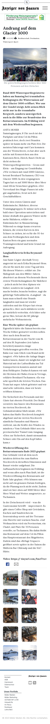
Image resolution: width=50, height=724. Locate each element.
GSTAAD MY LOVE (11, 700)
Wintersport (8, 42)
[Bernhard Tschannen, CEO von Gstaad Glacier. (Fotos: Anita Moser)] (29, 596)
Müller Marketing (11, 697)
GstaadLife (9, 702)
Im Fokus (8, 705)
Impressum (9, 682)
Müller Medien (10, 695)
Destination (34, 38)
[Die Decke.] (29, 633)
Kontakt (7, 677)
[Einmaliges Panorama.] (29, 652)
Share (7, 564)
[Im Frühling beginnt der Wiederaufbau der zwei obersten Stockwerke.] (10, 596)
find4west (8, 707)
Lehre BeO (9, 710)
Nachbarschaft (23, 38)
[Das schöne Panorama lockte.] (10, 652)
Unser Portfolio (11, 691)
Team (7, 687)
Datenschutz (9, 685)
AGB (6, 680)
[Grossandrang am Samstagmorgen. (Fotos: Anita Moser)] (10, 577)
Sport (16, 42)
